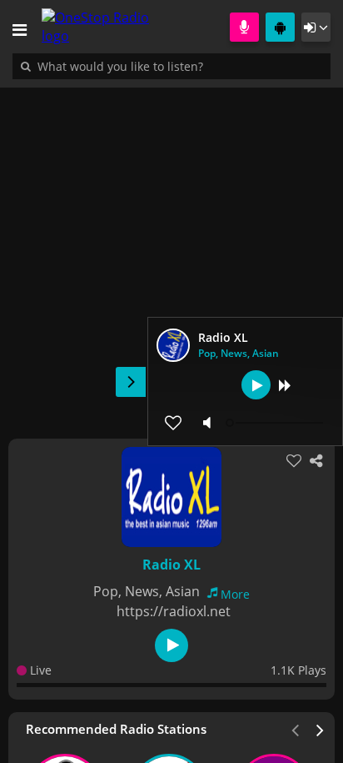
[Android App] (280, 27)
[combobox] (171, 66)
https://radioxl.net (174, 611)
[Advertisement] (171, 254)
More (235, 594)
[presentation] (320, 729)
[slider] (276, 423)
